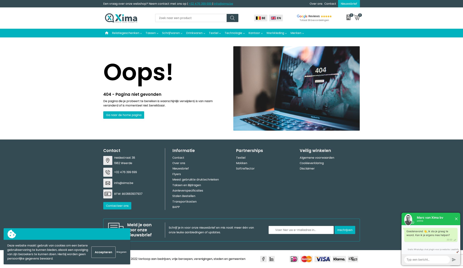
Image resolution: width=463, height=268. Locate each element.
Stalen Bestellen (183, 196)
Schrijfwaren (171, 33)
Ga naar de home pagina (123, 115)
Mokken (241, 163)
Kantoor (254, 33)
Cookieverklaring (312, 163)
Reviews (314, 16)
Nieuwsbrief (349, 4)
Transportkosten (184, 202)
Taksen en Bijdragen (186, 185)
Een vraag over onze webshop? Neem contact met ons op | (146, 4)
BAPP (176, 207)
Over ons (316, 4)
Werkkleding (275, 33)
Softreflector (245, 168)
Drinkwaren (194, 33)
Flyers (176, 174)
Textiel (213, 33)
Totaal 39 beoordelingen (314, 20)
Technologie (233, 33)
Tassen (151, 33)
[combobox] (191, 18)
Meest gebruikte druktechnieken (195, 179)
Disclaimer (307, 168)
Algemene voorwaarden (317, 158)
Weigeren (121, 252)
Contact (330, 4)
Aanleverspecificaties (187, 190)
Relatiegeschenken (125, 33)
